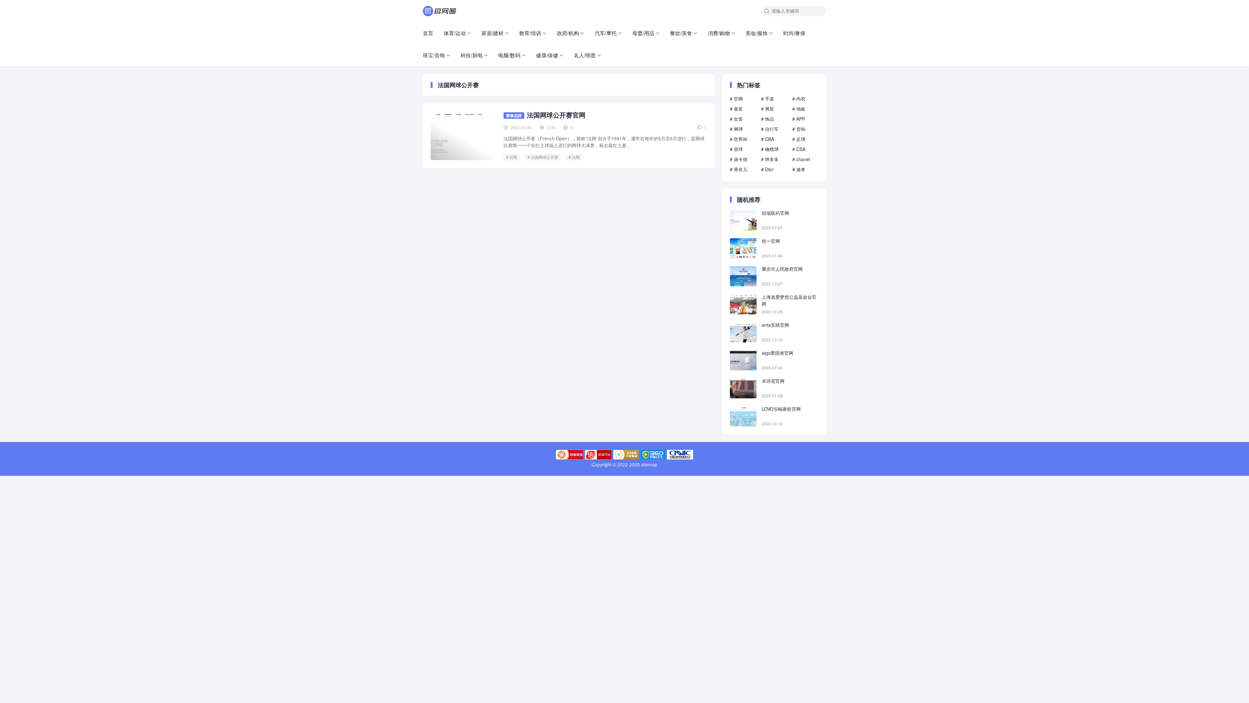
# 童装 (736, 108)
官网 (513, 157)
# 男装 (767, 108)
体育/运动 (455, 33)
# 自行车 (770, 129)
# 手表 (767, 98)
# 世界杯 (738, 139)
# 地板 (798, 108)
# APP (798, 119)
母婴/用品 (643, 33)
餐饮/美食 (681, 33)
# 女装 (736, 119)
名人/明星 (585, 55)
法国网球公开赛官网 (556, 114)
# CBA (767, 139)
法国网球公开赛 (544, 157)
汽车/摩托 (606, 33)
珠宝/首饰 (434, 55)
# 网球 (736, 129)
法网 (576, 157)
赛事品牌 (514, 115)
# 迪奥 (798, 169)
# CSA (798, 149)
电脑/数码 (509, 55)
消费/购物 (719, 33)
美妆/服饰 (756, 33)
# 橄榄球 (770, 149)
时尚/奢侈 (794, 33)
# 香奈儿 (738, 169)
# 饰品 (767, 119)
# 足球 (798, 139)
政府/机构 (568, 33)
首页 (428, 33)
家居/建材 (492, 33)
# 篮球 (736, 149)
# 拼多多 (770, 159)
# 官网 (736, 98)
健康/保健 (547, 55)
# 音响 (798, 129)
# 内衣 (798, 98)
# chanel (801, 159)
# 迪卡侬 (738, 159)
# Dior (767, 169)
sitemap (649, 464)
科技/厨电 (472, 55)
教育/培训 (530, 33)
